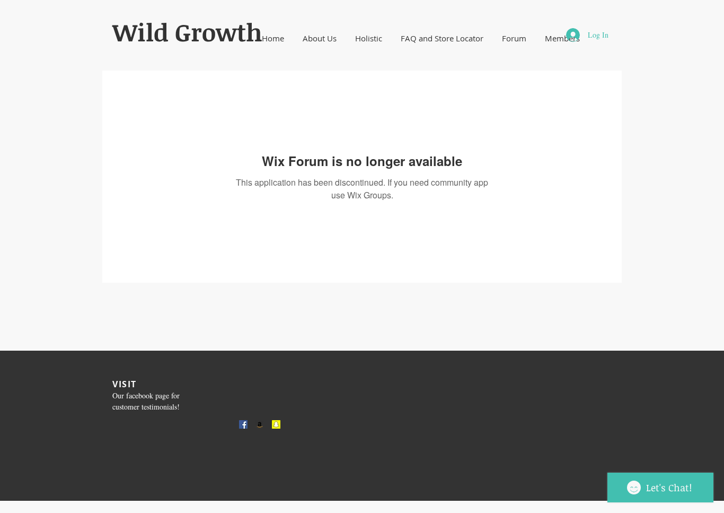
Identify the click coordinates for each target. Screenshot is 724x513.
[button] (319, 38)
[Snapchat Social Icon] (276, 424)
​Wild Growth (187, 31)
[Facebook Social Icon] (243, 424)
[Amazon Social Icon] (259, 424)
